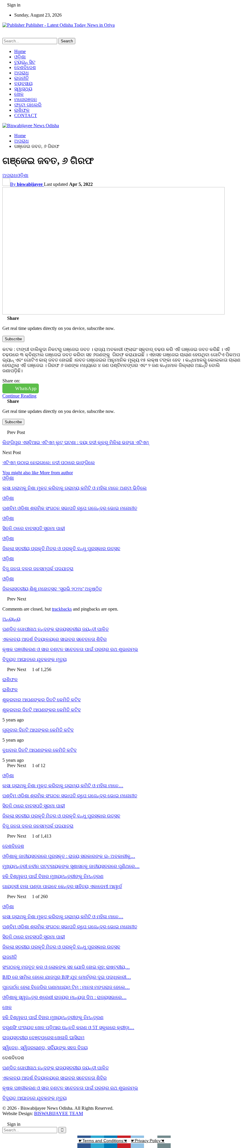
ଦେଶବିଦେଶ (25, 67)
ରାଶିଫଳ (22, 110)
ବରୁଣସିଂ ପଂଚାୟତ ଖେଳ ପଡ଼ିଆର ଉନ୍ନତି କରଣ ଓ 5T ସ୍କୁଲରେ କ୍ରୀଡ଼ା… (68, 1027)
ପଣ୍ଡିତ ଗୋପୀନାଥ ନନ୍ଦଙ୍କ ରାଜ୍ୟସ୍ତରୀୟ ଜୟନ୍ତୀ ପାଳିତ (55, 629)
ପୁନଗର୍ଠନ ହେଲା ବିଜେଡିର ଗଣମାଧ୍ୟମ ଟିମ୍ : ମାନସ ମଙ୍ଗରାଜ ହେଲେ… (66, 987)
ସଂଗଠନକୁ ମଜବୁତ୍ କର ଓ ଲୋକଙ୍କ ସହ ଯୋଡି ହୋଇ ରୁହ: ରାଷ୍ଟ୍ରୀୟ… (66, 967)
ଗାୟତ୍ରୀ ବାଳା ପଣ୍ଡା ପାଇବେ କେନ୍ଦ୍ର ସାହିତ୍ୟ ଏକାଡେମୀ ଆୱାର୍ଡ (62, 886)
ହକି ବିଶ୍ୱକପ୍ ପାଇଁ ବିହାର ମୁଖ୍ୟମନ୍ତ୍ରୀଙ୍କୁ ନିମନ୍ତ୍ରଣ (52, 876)
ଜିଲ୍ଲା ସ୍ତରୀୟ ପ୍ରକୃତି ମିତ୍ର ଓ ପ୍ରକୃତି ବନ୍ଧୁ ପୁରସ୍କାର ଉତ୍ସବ (61, 815)
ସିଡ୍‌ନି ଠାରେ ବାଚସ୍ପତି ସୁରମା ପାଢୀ (33, 805)
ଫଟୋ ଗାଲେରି (27, 104)
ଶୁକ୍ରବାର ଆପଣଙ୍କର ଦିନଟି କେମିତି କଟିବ (41, 699)
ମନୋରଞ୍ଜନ (25, 99)
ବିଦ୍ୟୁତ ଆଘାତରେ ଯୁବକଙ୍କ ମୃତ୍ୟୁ (34, 659)
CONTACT (25, 115)
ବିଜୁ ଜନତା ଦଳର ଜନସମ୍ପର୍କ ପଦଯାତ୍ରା (37, 825)
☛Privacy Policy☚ (147, 1140)
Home (20, 51)
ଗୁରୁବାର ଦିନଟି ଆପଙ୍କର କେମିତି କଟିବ (38, 729)
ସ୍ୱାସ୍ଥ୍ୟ (23, 88)
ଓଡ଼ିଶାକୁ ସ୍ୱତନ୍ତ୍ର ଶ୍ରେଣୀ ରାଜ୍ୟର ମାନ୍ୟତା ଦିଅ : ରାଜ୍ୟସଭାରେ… (64, 997)
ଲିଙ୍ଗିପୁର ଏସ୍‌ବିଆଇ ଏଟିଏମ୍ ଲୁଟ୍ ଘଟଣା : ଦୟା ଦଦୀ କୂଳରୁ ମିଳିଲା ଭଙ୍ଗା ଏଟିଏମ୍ (75, 442)
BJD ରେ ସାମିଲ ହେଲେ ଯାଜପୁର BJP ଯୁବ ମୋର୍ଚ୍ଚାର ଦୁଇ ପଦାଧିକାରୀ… (66, 977)
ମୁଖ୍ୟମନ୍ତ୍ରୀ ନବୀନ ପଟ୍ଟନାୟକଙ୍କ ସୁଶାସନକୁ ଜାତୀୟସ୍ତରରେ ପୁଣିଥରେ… (71, 866)
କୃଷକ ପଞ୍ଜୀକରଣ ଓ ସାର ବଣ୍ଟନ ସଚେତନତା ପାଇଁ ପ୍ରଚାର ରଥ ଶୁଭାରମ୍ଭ (70, 649)
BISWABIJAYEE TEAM (58, 1113)
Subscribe (13, 339)
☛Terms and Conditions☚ (103, 1140)
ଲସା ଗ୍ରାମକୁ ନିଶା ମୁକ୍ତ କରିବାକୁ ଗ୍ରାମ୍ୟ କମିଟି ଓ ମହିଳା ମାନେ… (62, 785)
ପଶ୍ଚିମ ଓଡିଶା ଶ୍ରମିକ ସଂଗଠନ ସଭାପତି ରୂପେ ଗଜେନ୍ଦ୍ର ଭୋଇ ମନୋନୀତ (69, 795)
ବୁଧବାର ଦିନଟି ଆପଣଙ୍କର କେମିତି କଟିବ (39, 750)
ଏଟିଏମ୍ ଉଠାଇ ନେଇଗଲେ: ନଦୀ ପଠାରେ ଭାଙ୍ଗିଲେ (48, 462)
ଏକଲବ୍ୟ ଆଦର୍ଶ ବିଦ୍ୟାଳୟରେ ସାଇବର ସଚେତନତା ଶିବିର (54, 639)
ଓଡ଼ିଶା (20, 56)
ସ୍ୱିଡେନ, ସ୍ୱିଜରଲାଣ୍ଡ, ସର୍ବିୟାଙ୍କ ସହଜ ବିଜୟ (45, 1047)
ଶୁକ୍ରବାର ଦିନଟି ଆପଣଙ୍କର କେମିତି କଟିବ (41, 709)
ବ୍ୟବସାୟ (23, 83)
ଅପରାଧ (21, 72)
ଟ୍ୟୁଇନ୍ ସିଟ (24, 62)
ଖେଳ (19, 94)
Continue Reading (19, 395)
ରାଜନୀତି (21, 78)
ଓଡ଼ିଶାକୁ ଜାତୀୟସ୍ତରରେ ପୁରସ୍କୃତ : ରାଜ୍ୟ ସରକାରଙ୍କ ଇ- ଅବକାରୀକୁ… (68, 856)
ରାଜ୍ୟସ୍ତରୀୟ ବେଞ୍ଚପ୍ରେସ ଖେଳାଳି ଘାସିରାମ (43, 1037)
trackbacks (62, 608)
